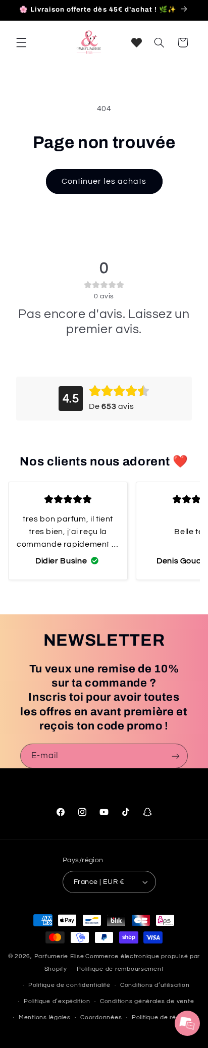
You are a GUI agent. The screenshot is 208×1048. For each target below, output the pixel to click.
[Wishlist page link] (136, 42)
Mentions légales (45, 1017)
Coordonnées (101, 1017)
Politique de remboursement (120, 969)
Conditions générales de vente (147, 1001)
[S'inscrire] (175, 756)
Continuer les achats (104, 181)
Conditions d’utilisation (155, 985)
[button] (21, 42)
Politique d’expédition (57, 1001)
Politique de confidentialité (69, 985)
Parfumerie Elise (59, 956)
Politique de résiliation (165, 1017)
